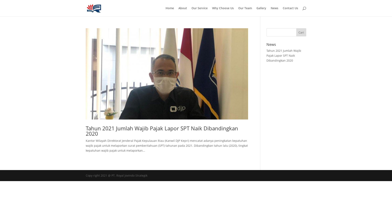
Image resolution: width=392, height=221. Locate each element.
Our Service (200, 8)
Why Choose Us (223, 8)
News (274, 8)
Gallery (261, 8)
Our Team (245, 8)
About (182, 8)
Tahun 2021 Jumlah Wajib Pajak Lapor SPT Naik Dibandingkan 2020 (162, 131)
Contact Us (290, 8)
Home (170, 8)
